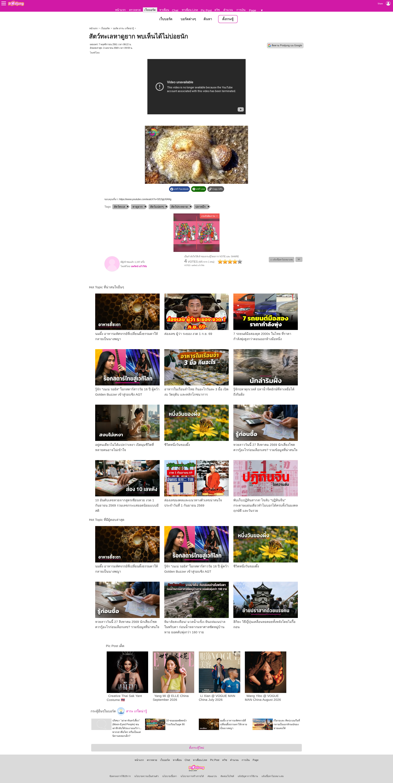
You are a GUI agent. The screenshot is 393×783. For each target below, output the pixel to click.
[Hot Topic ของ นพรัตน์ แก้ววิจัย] (112, 271)
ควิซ (217, 10)
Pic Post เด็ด (115, 646)
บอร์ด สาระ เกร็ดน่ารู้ (123, 28)
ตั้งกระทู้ (227, 19)
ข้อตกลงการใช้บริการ (120, 776)
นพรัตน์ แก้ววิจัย (139, 266)
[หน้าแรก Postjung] (16, 3)
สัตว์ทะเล (119, 206)
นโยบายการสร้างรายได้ (192, 776)
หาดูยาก (137, 206)
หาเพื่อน (164, 10)
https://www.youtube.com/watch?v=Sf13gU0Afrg (145, 199)
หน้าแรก (120, 10)
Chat (175, 10)
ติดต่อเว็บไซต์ (227, 776)
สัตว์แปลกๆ (157, 206)
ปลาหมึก (200, 206)
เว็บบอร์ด (150, 10)
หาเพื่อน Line (190, 10)
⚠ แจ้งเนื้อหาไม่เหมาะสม (281, 259)
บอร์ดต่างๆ (188, 19)
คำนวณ (228, 10)
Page (252, 10)
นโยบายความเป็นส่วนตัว (146, 776)
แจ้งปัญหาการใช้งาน (248, 776)
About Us (212, 776)
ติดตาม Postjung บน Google (287, 45)
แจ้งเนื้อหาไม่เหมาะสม (273, 776)
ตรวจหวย (135, 10)
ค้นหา (208, 19)
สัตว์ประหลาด (179, 206)
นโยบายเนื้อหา (169, 776)
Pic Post (206, 10)
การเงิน (240, 10)
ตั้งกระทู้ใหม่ (196, 747)
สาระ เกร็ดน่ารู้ (136, 711)
